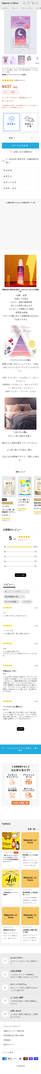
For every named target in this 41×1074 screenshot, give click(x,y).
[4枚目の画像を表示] (29, 60)
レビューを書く (20, 575)
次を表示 (20, 729)
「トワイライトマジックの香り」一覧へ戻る (22, 749)
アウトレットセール (27, 8)
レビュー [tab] (9, 584)
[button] (20, 547)
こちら (10, 101)
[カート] (33, 3)
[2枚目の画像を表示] (13, 60)
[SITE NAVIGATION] (37, 3)
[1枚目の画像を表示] (5, 60)
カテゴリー (5, 8)
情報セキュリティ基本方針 (14, 1031)
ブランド (14, 8)
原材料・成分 (10, 188)
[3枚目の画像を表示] (21, 60)
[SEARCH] (24, 3)
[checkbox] (27, 602)
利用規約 (7, 1040)
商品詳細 (7, 170)
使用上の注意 (10, 182)
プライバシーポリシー (12, 1026)
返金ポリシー (9, 1044)
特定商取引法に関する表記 (14, 1035)
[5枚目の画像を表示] (37, 60)
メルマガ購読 (8, 1052)
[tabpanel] (20, 661)
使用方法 (7, 176)
